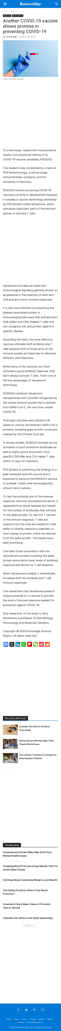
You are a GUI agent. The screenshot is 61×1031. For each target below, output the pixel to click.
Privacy (33, 1019)
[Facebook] (18, 1010)
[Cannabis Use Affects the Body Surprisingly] (10, 730)
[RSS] (35, 1010)
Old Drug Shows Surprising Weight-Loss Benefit (30, 879)
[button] (5, 4)
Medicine (14, 11)
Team (16, 1019)
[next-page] (9, 769)
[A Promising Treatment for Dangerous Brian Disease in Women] (10, 758)
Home (5, 11)
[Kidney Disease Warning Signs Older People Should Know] (10, 744)
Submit (41, 1019)
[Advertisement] (30, 114)
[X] (43, 1010)
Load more (29, 925)
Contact (21, 1022)
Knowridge (11, 36)
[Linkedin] (26, 1010)
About (8, 1019)
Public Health (17, 16)
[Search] (57, 4)
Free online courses (35, 1022)
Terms (24, 1019)
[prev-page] (5, 769)
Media (49, 1019)
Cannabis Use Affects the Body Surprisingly (28, 918)
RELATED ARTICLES (15, 718)
